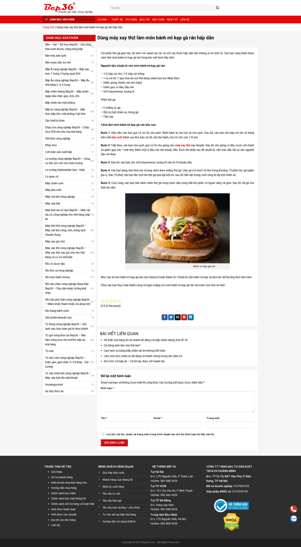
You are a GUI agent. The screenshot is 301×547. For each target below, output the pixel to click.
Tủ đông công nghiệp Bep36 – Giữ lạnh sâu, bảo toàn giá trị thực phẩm (66, 326)
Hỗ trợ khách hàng (62, 477)
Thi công (131, 19)
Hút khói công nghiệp (57, 138)
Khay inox (51, 145)
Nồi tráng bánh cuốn (57, 310)
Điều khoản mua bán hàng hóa (69, 482)
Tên (104, 418)
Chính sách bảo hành (63, 493)
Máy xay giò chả (55, 241)
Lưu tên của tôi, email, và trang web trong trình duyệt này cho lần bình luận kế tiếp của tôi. (160, 434)
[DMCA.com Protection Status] (231, 522)
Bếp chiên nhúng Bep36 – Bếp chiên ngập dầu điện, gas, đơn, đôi (66, 94)
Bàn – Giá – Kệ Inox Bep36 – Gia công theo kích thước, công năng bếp (68, 47)
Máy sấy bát (52, 203)
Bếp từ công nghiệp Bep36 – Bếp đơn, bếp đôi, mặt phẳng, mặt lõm (65, 111)
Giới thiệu (56, 472)
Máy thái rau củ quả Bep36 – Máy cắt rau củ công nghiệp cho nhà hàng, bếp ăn (67, 214)
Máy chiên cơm (54, 183)
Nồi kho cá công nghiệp (59, 270)
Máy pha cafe (53, 190)
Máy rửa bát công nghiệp (60, 196)
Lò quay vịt (51, 176)
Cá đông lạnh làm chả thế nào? (122, 345)
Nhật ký (172, 19)
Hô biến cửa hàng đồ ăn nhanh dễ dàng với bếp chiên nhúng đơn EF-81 (146, 340)
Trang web (213, 418)
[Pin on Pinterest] (184, 317)
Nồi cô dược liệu (55, 263)
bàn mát (116, 137)
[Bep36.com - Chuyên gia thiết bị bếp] (73, 8)
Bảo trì (145, 19)
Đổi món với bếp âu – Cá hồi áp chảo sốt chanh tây (134, 361)
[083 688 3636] (271, 509)
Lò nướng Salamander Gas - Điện (65, 169)
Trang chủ (48, 27)
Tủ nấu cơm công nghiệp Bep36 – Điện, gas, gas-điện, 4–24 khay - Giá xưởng (66, 362)
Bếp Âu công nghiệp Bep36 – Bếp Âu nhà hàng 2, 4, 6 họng (67, 82)
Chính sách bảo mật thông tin (68, 498)
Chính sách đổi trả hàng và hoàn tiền (72, 504)
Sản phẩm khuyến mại (58, 317)
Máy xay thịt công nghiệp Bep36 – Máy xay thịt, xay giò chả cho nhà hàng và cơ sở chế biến (65, 252)
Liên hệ (185, 19)
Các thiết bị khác (55, 120)
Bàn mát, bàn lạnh (55, 55)
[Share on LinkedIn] (191, 317)
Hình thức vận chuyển (64, 514)
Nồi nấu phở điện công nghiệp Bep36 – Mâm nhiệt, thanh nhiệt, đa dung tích (67, 302)
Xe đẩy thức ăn (54, 391)
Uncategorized (54, 384)
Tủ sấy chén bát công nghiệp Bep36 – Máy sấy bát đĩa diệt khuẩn (68, 375)
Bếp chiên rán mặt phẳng (60, 102)
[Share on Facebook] (165, 317)
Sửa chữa (158, 19)
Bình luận (107, 388)
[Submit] (217, 8)
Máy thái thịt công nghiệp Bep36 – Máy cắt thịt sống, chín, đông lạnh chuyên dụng (65, 230)
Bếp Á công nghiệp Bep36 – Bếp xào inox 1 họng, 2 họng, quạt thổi (67, 71)
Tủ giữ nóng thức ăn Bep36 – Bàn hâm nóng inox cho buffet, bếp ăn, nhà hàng (65, 339)
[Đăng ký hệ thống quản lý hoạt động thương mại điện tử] (231, 505)
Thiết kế (117, 19)
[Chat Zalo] (271, 519)
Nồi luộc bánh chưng (57, 277)
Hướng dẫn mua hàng (64, 488)
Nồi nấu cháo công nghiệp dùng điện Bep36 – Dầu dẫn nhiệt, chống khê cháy (67, 288)
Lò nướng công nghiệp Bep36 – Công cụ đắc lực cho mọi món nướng (67, 161)
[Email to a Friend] (178, 317)
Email (158, 418)
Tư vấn (102, 19)
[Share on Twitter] (171, 317)
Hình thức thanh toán (63, 509)
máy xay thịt (182, 145)
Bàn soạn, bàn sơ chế (58, 62)
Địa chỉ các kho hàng (63, 520)
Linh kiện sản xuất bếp (58, 151)
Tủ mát (49, 350)
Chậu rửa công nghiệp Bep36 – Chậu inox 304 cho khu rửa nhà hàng (67, 129)
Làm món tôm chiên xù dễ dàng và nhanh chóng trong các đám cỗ (143, 356)
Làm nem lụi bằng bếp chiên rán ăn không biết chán (134, 350)
